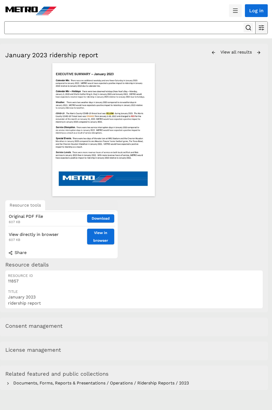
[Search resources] (248, 27)
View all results (236, 52)
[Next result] (259, 52)
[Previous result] (214, 52)
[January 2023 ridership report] (103, 129)
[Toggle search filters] (261, 28)
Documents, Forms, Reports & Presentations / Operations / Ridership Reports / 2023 (100, 383)
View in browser (100, 237)
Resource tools (25, 205)
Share (20, 252)
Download (101, 218)
